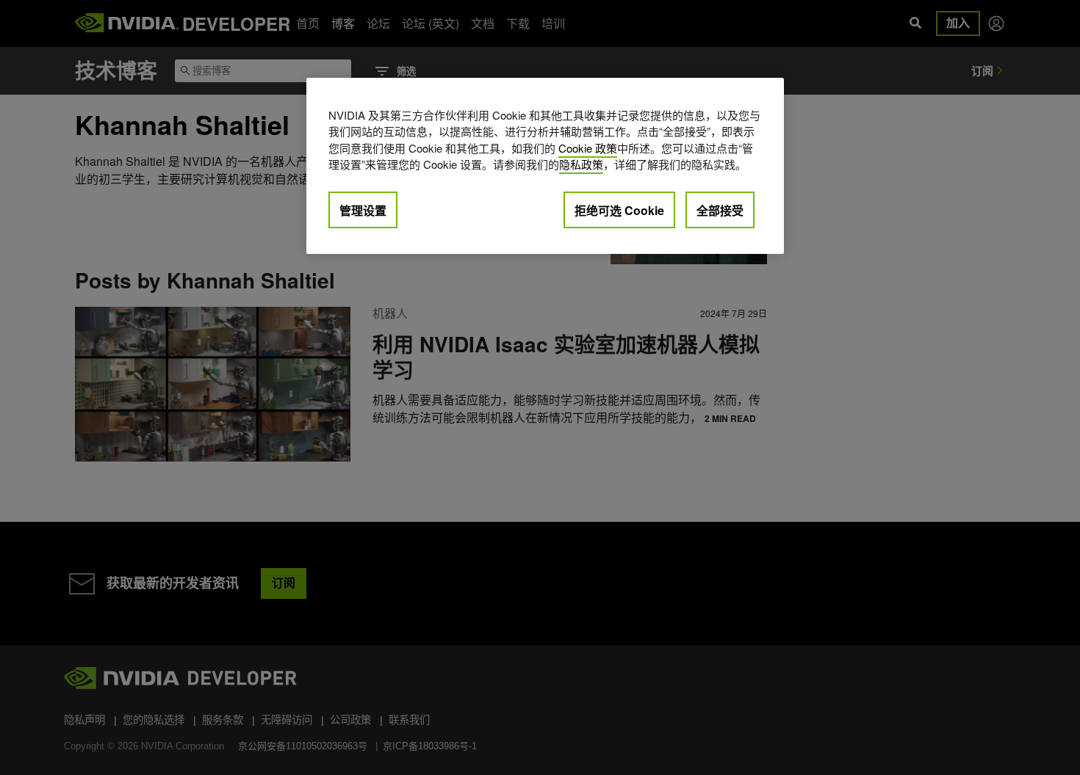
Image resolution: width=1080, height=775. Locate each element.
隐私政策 (581, 164)
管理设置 (362, 210)
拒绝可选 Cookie (619, 210)
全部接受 (720, 210)
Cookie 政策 (587, 148)
